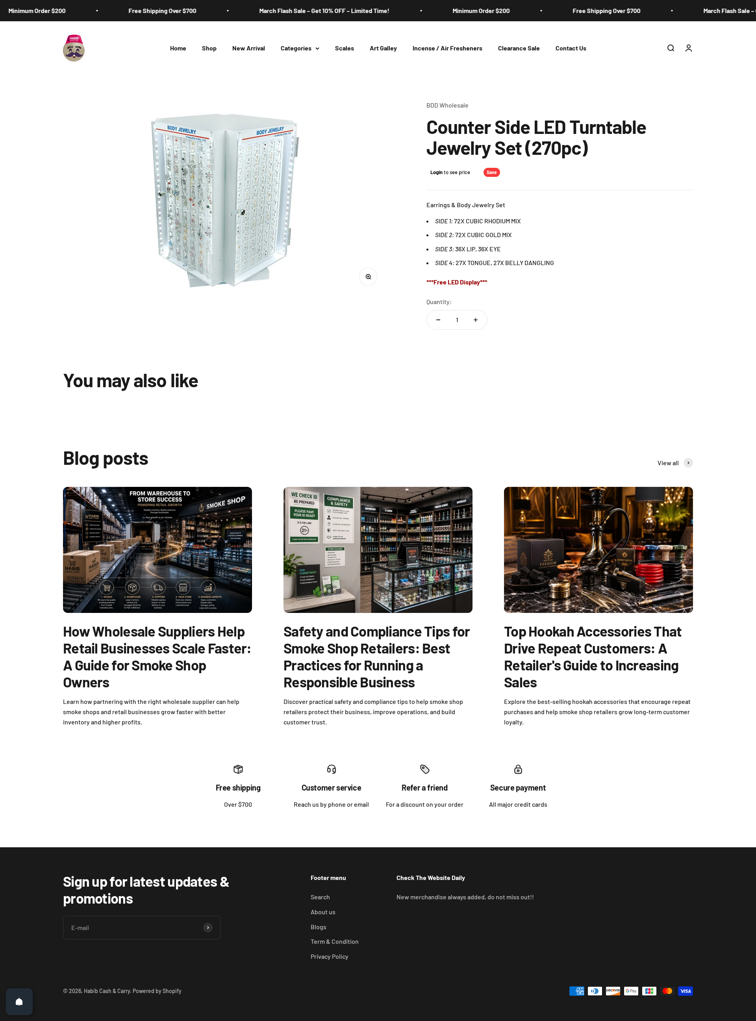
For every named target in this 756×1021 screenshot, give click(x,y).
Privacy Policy (329, 956)
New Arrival (248, 48)
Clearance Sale (519, 48)
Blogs (318, 926)
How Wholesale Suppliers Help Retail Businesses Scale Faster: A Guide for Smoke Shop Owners (157, 656)
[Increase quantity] (475, 319)
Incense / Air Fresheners (447, 48)
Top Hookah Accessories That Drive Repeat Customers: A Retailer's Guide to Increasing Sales (593, 656)
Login (436, 172)
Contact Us (571, 48)
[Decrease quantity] (438, 319)
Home (178, 48)
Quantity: (439, 301)
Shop (209, 48)
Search (320, 896)
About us (323, 911)
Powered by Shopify (157, 991)
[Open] (19, 1001)
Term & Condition (335, 941)
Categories (296, 48)
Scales (344, 48)
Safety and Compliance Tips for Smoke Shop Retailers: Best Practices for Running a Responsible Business (377, 656)
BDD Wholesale (447, 105)
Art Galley (383, 48)
